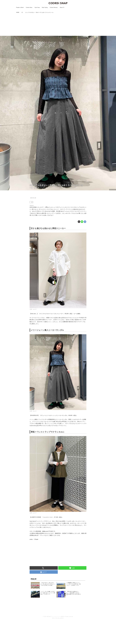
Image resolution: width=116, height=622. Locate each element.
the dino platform (60, 618)
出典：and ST (113, 189)
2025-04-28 (33, 197)
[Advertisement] (58, 25)
